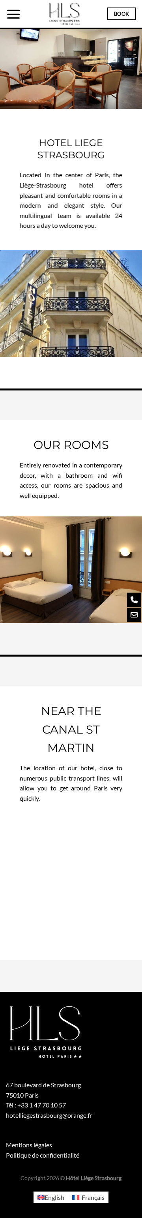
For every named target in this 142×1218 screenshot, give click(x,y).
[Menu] (13, 14)
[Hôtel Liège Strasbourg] (64, 14)
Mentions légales (29, 1145)
